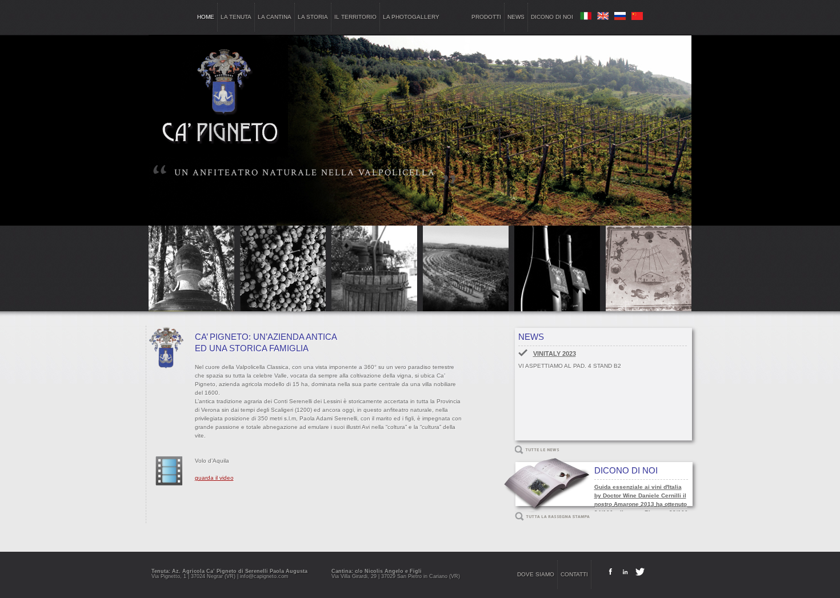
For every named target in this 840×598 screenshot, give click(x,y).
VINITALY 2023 (554, 353)
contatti (574, 574)
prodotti (486, 17)
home (205, 17)
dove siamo (535, 574)
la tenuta (236, 17)
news (516, 17)
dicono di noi (552, 17)
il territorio (355, 17)
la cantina (274, 17)
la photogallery (411, 17)
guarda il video (214, 478)
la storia (313, 17)
